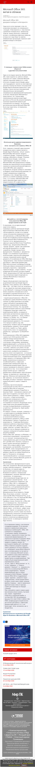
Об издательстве (8, 701)
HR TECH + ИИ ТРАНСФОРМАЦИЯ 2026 (16, 684)
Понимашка (18, 739)
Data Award (8, 741)
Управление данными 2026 (11, 679)
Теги (29, 702)
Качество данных (21, 745)
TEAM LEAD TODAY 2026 (11, 668)
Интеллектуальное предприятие (17, 747)
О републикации (22, 702)
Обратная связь (26, 701)
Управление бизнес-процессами (17, 749)
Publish (9, 737)
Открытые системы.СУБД (18, 733)
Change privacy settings (17, 707)
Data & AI (10, 745)
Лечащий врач (24, 735)
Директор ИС (11, 735)
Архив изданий (17, 704)
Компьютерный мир (18, 730)
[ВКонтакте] (4, 622)
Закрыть (24, 765)
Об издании (17, 701)
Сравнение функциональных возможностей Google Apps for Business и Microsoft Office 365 (16, 613)
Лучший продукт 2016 (10, 653)
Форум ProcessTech (9, 674)
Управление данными (21, 741)
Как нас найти (7, 702)
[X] (6, 622)
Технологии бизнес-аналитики (17, 743)
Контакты (14, 702)
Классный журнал (21, 737)
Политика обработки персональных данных (17, 705)
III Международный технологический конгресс (17, 663)
